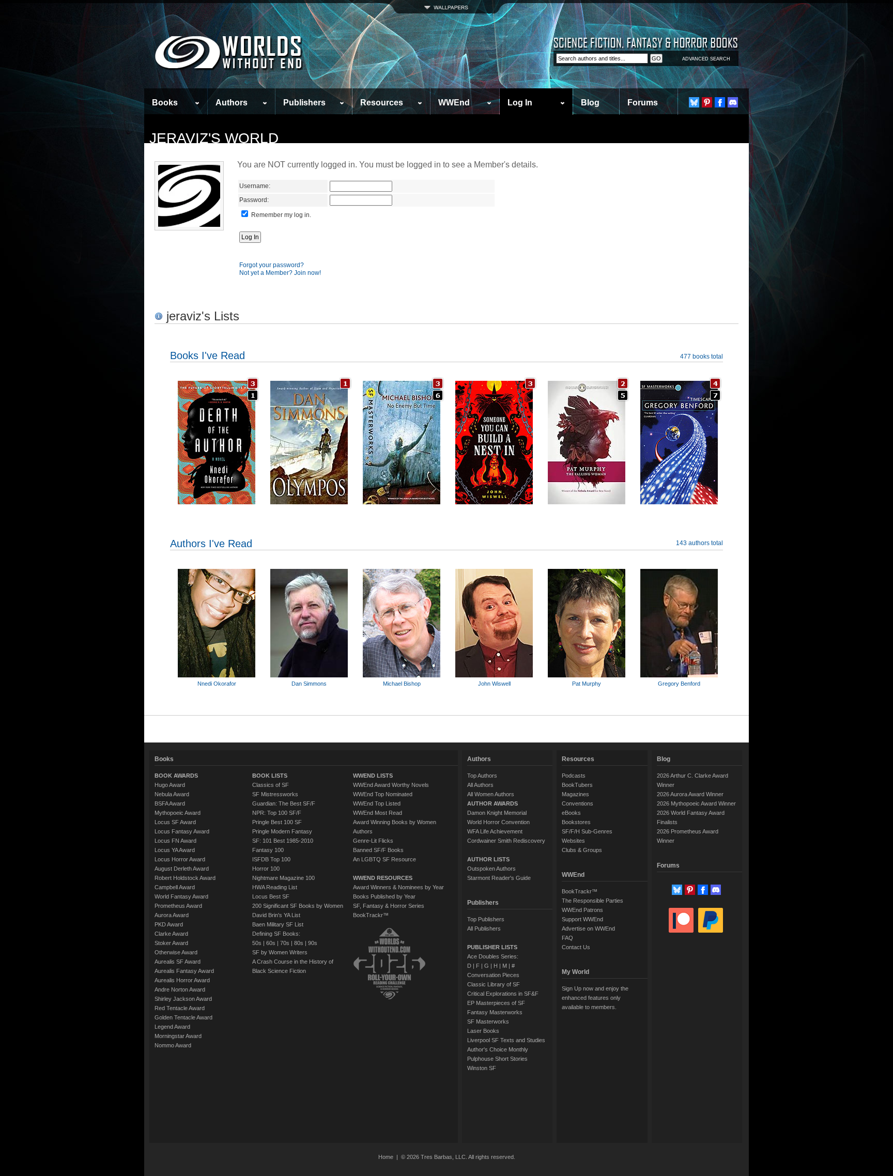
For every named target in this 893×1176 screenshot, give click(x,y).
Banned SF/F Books (378, 850)
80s (298, 943)
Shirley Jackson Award (183, 999)
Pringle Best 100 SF (277, 822)
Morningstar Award (178, 1036)
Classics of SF (270, 785)
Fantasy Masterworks (494, 1012)
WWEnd (454, 102)
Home (385, 1157)
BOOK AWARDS (176, 775)
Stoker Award (171, 943)
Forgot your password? (271, 265)
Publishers (304, 102)
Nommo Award (173, 1045)
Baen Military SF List (277, 924)
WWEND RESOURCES (382, 878)
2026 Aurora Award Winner (690, 794)
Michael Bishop (402, 683)
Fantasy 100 (268, 850)
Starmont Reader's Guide (499, 878)
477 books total (701, 356)
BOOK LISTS (269, 775)
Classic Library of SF (493, 984)
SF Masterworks (488, 1021)
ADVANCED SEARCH (706, 58)
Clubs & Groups (582, 850)
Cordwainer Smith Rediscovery (506, 841)
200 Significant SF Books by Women (297, 906)
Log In (519, 102)
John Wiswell (494, 683)
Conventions (577, 803)
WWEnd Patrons (582, 910)
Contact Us (576, 947)
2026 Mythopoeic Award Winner (696, 803)
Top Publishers (485, 919)
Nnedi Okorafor (216, 683)
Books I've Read (207, 355)
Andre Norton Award (180, 989)
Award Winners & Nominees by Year (398, 887)
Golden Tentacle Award (183, 1017)
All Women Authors (490, 794)
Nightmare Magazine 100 (283, 878)
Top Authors (482, 775)
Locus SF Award (175, 822)
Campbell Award (175, 887)
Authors (231, 102)
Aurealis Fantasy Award (184, 971)
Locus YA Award (175, 850)
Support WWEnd (582, 919)
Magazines (575, 794)
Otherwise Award (176, 952)
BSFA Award (170, 803)
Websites (573, 841)
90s (312, 943)
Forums (642, 102)
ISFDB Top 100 (271, 859)
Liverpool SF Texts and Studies (506, 1040)
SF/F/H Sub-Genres (587, 831)
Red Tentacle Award (180, 1008)
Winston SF (481, 1068)
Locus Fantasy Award (182, 831)
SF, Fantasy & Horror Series (388, 906)
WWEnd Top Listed (377, 803)
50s (256, 943)
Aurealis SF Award (178, 961)
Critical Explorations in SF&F (502, 994)
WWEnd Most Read (377, 813)
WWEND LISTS (373, 775)
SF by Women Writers (279, 952)
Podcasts (574, 775)
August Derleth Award (182, 868)
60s (270, 943)
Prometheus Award (178, 906)
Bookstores (576, 822)
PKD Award (169, 924)
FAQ (567, 938)
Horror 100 (266, 868)
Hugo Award (170, 785)
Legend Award (172, 1027)
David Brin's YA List (276, 915)
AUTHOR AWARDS (492, 803)
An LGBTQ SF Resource (384, 859)
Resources (381, 102)
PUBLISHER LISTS (492, 947)
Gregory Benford (679, 683)
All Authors (480, 785)
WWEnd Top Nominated (382, 794)
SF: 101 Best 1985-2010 (282, 841)
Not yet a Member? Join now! (280, 272)
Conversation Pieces (493, 975)
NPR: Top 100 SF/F (276, 813)
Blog (590, 102)
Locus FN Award (175, 841)
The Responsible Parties (592, 901)
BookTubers (577, 785)
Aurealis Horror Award (182, 980)
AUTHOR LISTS (488, 859)
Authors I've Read (211, 543)
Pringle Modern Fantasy (282, 831)
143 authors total (699, 543)
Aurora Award (172, 915)
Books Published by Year (384, 896)
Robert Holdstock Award (185, 878)
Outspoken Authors (491, 868)
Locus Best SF (270, 896)
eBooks (571, 813)
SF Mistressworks (275, 794)
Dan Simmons (309, 683)
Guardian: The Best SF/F (283, 803)
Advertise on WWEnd (588, 928)
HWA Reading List (274, 887)
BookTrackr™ (371, 915)
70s (284, 943)
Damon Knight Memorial (497, 813)
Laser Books (483, 1031)
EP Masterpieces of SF (496, 1003)
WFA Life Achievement (494, 831)
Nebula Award (172, 794)
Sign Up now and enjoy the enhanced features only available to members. (595, 997)
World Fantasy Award (181, 896)
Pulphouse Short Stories (497, 1059)
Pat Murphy (586, 683)
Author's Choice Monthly (497, 1049)
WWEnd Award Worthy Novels (391, 785)
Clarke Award (171, 934)
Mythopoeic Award (178, 813)
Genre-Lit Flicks (373, 841)
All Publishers (484, 928)
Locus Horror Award (180, 859)
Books (165, 102)
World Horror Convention (498, 822)
